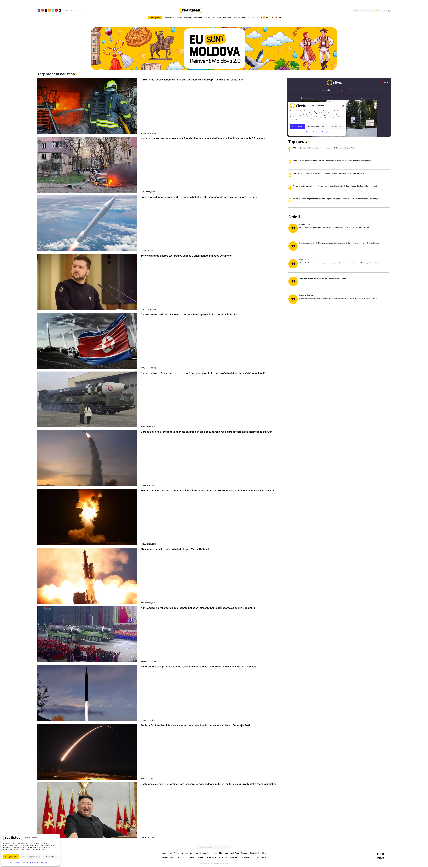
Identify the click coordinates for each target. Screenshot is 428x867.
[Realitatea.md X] (46, 10)
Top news (297, 141)
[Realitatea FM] (264, 17)
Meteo (200, 857)
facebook (39, 10)
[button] (56, 838)
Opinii (243, 17)
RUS (389, 11)
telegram (53, 10)
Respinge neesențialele (30, 857)
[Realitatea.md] (380, 855)
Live (279, 17)
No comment (167, 857)
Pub (82, 10)
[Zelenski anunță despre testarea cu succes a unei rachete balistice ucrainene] (87, 282)
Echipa (76, 10)
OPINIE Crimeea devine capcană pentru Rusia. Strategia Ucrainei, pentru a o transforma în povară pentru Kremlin (338, 298)
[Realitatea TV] (271, 17)
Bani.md (233, 857)
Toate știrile (155, 17)
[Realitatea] (232, 10)
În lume (207, 17)
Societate (188, 17)
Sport (219, 17)
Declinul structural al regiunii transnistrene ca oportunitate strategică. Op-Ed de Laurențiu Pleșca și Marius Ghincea (339, 243)
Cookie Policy (14, 862)
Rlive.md (223, 857)
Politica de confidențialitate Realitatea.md (35, 862)
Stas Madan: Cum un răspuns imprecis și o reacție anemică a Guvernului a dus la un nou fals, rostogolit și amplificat (339, 263)
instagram (42, 10)
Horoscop (211, 857)
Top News (190, 857)
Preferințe (50, 857)
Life (213, 17)
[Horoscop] (249, 17)
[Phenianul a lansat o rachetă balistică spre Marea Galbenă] (87, 575)
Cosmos (236, 17)
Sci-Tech (227, 17)
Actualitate (169, 17)
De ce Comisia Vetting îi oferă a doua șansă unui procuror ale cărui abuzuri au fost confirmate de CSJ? (334, 227)
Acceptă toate (11, 857)
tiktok (60, 10)
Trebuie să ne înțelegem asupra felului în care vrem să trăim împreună (323, 278)
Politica (179, 17)
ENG (383, 11)
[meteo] (257, 17)
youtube (56, 10)
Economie (198, 17)
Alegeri (185, 853)
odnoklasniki (49, 10)
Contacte (68, 10)
